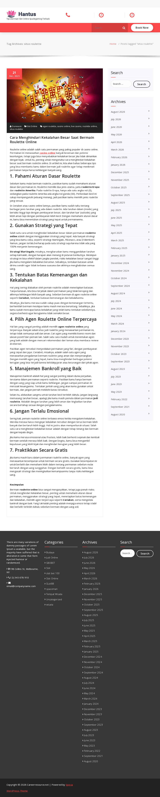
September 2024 (120, 285)
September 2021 (120, 406)
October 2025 (119, 187)
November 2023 (120, 346)
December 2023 (120, 338)
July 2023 (116, 376)
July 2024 (116, 300)
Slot (48, 568)
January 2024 (118, 331)
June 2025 (116, 217)
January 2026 (118, 164)
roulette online (89, 126)
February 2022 (119, 399)
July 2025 (116, 210)
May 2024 (116, 315)
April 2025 (116, 232)
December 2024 (120, 263)
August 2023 (118, 368)
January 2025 (118, 255)
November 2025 (120, 179)
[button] (124, 27)
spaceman (52, 588)
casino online (63, 126)
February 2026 (119, 157)
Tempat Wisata (54, 594)
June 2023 (116, 384)
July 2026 (116, 119)
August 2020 (118, 414)
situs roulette (16, 129)
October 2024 (119, 278)
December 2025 (120, 172)
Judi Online (52, 557)
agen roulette (49, 126)
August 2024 (118, 293)
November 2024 (120, 270)
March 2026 (117, 149)
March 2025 (117, 240)
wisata (49, 604)
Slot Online (32, 126)
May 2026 (116, 134)
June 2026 (116, 126)
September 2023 (120, 361)
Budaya (50, 552)
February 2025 (119, 248)
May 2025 (116, 225)
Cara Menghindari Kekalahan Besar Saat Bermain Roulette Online (52, 139)
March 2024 (117, 323)
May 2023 (116, 391)
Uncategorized (54, 599)
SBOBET (50, 562)
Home (113, 43)
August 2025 (118, 202)
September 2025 (120, 195)
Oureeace (16, 126)
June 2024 (116, 308)
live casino (76, 126)
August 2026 (118, 111)
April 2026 (116, 142)
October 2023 (119, 353)
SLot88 (50, 583)
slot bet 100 (53, 573)
